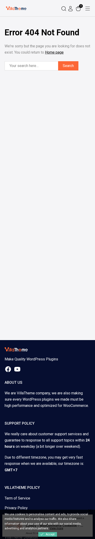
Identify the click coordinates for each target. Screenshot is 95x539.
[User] (71, 8)
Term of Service (17, 498)
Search (68, 66)
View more (56, 528)
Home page (54, 52)
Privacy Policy (16, 508)
